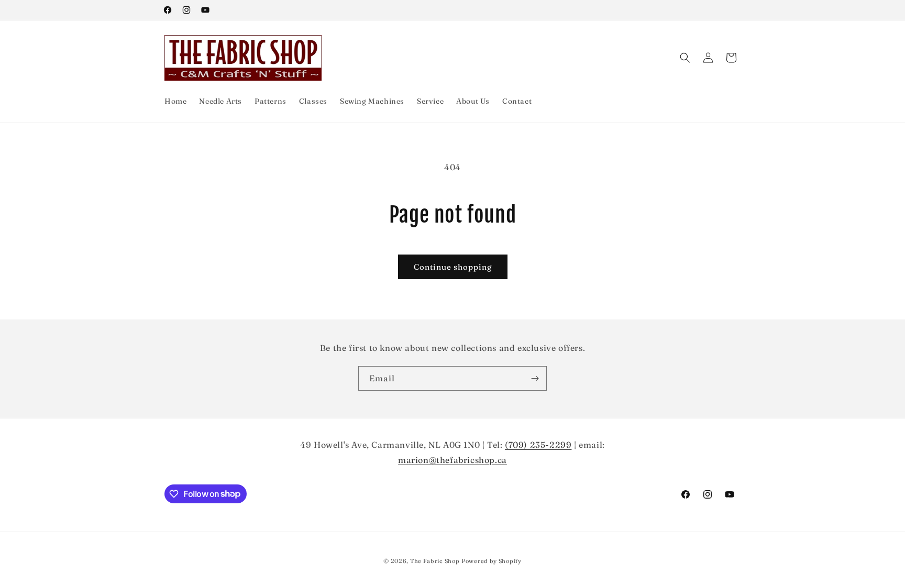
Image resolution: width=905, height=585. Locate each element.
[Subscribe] (534, 378)
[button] (685, 57)
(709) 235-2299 (538, 444)
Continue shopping (453, 267)
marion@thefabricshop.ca (452, 460)
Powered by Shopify (491, 561)
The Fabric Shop (435, 561)
